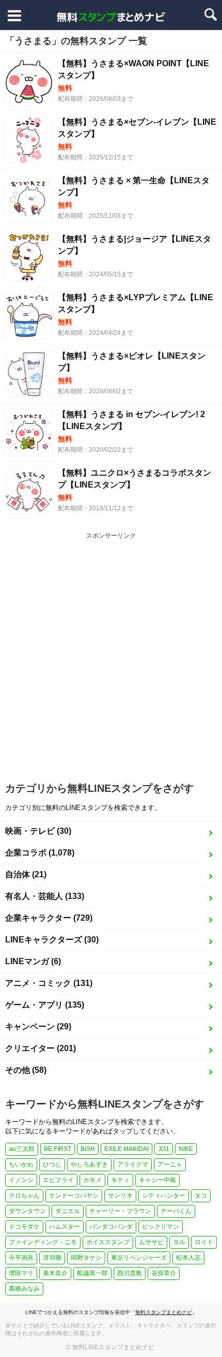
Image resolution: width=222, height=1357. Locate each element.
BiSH (88, 1149)
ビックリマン (160, 1226)
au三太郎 (22, 1149)
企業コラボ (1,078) (39, 852)
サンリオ (120, 1195)
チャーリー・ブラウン (120, 1211)
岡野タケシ (86, 1257)
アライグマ (132, 1164)
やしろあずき (89, 1164)
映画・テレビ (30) (38, 831)
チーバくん (176, 1211)
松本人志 (188, 1257)
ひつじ (52, 1164)
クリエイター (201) (40, 1048)
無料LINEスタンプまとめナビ (113, 1347)
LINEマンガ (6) (33, 961)
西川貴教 (129, 1273)
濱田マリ (21, 1273)
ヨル (179, 1242)
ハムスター (64, 1226)
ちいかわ (21, 1164)
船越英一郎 (92, 1273)
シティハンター (163, 1195)
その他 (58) (25, 1070)
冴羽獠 (52, 1257)
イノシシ (21, 1180)
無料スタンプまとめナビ (163, 1312)
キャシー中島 (157, 1180)
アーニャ (169, 1164)
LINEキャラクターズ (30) (52, 939)
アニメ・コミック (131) (48, 983)
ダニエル (67, 1211)
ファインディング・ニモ (43, 1242)
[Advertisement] (111, 656)
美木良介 (55, 1273)
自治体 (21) (25, 874)
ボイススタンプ (108, 1242)
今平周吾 (21, 1257)
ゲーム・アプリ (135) (44, 1004)
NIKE (186, 1149)
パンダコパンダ (111, 1226)
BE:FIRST (57, 1149)
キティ (120, 1180)
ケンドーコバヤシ (74, 1195)
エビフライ (58, 1180)
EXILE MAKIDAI (126, 1149)
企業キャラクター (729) (48, 917)
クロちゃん (24, 1195)
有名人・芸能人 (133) (44, 896)
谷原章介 (163, 1273)
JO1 (163, 1149)
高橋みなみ (24, 1288)
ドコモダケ (24, 1226)
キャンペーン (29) (38, 1026)
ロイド (204, 1242)
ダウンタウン (27, 1211)
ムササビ (151, 1242)
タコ (201, 1195)
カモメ (92, 1180)
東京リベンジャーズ (139, 1257)
